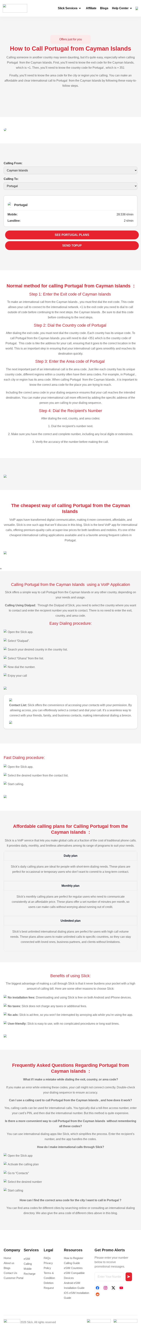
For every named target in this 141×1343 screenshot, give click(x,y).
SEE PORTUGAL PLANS (72, 234)
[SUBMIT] (129, 1276)
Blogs (104, 8)
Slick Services (67, 8)
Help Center (120, 8)
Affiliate (91, 8)
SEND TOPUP (72, 245)
